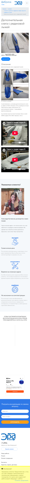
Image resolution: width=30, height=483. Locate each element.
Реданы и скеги (8, 12)
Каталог (10, 9)
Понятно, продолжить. (21, 480)
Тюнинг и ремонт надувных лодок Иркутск (15, 10)
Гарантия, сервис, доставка (9, 464)
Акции (3, 456)
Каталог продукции (7, 458)
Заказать (6, 59)
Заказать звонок (9, 449)
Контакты (4, 462)
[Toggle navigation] (27, 3)
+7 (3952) (4, 443)
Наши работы (5, 453)
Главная (4, 9)
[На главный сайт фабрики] (18, 3)
